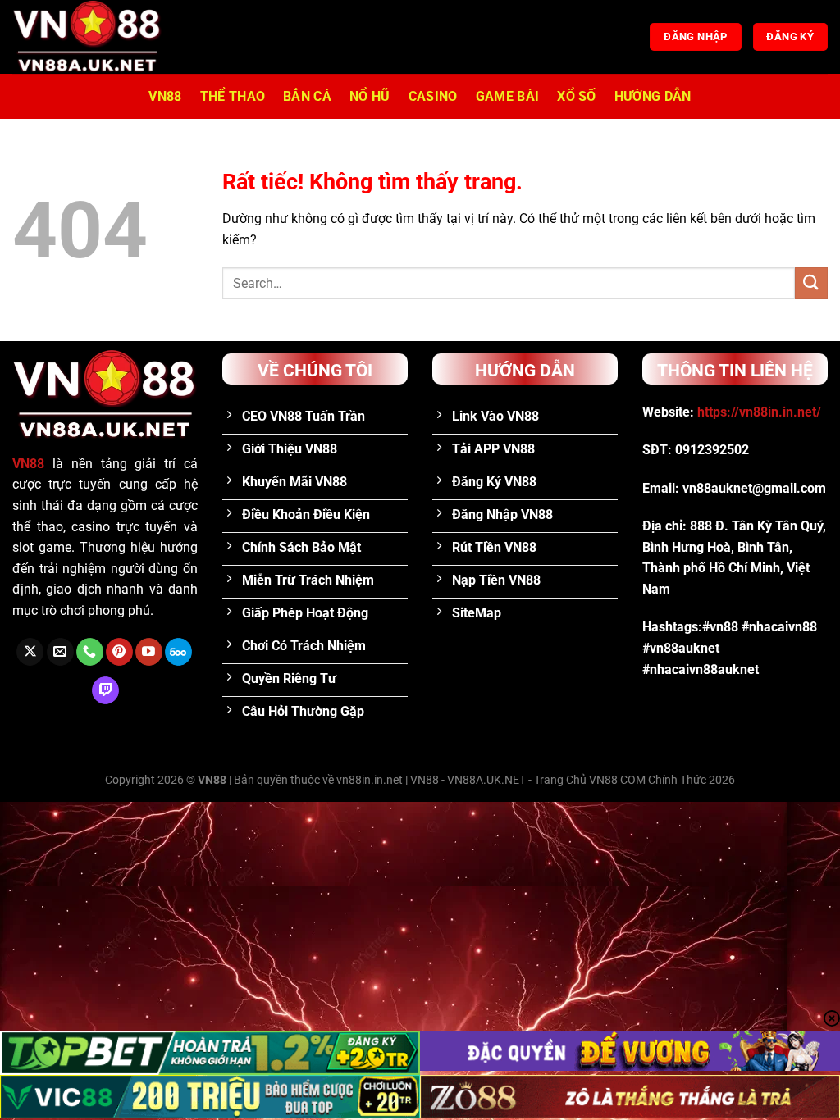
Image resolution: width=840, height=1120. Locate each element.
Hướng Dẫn (653, 96)
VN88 (164, 96)
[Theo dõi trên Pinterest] (119, 652)
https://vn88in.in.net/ (759, 412)
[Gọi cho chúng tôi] (89, 652)
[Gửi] (811, 283)
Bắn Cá (307, 96)
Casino (433, 96)
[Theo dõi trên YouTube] (148, 652)
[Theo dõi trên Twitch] (105, 690)
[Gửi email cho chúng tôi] (60, 652)
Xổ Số (576, 96)
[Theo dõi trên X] (29, 652)
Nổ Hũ (369, 96)
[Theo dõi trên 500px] (178, 652)
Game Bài (508, 96)
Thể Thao (233, 96)
